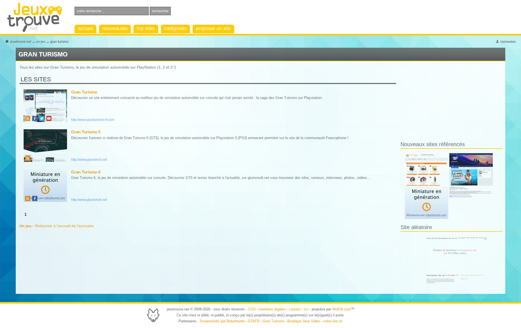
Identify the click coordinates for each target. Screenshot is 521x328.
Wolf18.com (341, 309)
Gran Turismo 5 (85, 132)
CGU (252, 309)
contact (294, 309)
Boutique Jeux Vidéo (303, 321)
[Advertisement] (446, 102)
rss (306, 309)
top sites (146, 28)
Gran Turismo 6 (85, 172)
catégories (175, 28)
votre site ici (332, 321)
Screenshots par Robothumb (222, 321)
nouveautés (115, 28)
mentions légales (272, 309)
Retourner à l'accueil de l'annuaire (64, 226)
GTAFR (253, 321)
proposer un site (213, 28)
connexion (508, 42)
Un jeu (40, 42)
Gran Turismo (59, 42)
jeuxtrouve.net (20, 42)
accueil (85, 28)
